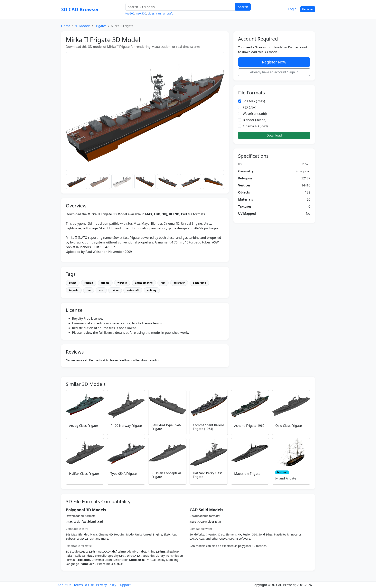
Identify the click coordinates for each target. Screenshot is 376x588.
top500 (129, 13)
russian (88, 282)
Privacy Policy (106, 585)
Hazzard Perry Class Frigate (207, 475)
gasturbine (199, 282)
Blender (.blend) (254, 120)
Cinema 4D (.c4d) (255, 126)
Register (307, 9)
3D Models (82, 26)
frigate (105, 282)
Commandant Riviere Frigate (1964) (208, 427)
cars (159, 13)
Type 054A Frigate (123, 473)
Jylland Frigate (285, 478)
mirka (115, 290)
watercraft (133, 290)
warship (122, 282)
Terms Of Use (84, 585)
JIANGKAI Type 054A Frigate (166, 427)
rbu (89, 290)
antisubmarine (144, 282)
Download (274, 135)
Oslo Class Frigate (288, 425)
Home (65, 26)
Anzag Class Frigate (83, 425)
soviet (72, 282)
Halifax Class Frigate (84, 473)
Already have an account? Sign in (274, 72)
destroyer (179, 282)
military (151, 290)
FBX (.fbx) (249, 107)
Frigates (101, 26)
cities (151, 13)
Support (124, 585)
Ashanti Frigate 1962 (249, 425)
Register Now (274, 62)
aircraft (168, 13)
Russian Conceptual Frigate (166, 475)
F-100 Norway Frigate (126, 425)
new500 (141, 13)
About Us (64, 585)
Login (292, 9)
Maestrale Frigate (247, 473)
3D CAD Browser (80, 9)
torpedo (73, 290)
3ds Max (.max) (254, 101)
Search (243, 7)
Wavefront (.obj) (255, 113)
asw (101, 290)
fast (163, 282)
